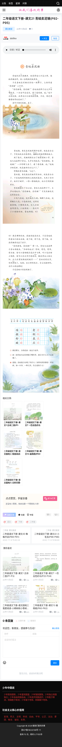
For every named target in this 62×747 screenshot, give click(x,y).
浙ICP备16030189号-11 (31, 730)
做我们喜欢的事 (38, 726)
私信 (55, 38)
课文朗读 (8, 29)
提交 (55, 663)
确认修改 (55, 628)
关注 (45, 38)
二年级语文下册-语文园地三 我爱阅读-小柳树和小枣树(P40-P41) (16, 608)
